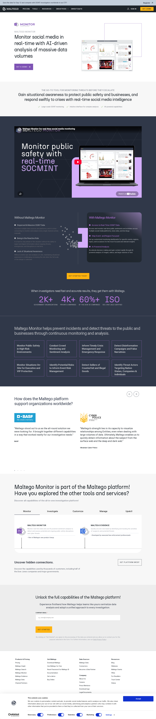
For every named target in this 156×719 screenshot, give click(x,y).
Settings (109, 715)
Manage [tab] (103, 511)
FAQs (113, 673)
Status (113, 683)
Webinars (114, 666)
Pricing (17, 663)
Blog (112, 663)
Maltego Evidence (100, 525)
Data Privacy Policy (99, 639)
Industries (61, 9)
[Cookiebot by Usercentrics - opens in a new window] (13, 714)
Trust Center (115, 680)
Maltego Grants (116, 669)
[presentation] (129, 394)
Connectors (83, 666)
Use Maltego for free (54, 666)
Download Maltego (53, 663)
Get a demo (51, 676)
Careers (82, 682)
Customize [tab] (78, 511)
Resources (46, 9)
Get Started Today (78, 276)
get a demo (23, 67)
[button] (16, 467)
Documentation (52, 673)
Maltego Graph (20, 666)
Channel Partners (21, 683)
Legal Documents (85, 692)
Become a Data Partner (87, 669)
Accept (138, 699)
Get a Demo (146, 9)
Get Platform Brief (129, 562)
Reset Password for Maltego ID (58, 669)
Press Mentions (84, 686)
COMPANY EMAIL (41, 613)
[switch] (61, 714)
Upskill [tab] (129, 511)
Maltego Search (20, 669)
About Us (82, 679)
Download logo (84, 689)
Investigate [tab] (52, 511)
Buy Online (50, 680)
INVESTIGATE (76, 9)
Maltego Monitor (36, 525)
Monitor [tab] (27, 511)
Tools (35, 9)
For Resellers (115, 676)
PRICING (26, 9)
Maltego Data (20, 680)
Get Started (44, 630)
